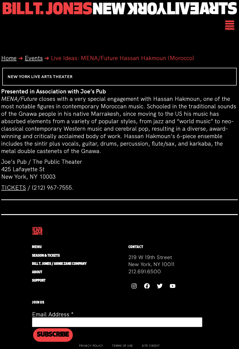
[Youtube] (173, 286)
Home (9, 58)
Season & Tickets (46, 256)
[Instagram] (134, 286)
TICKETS (13, 188)
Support (39, 281)
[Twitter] (160, 286)
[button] (230, 26)
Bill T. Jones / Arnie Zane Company (59, 264)
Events (34, 58)
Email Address (53, 314)
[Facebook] (147, 286)
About (37, 272)
